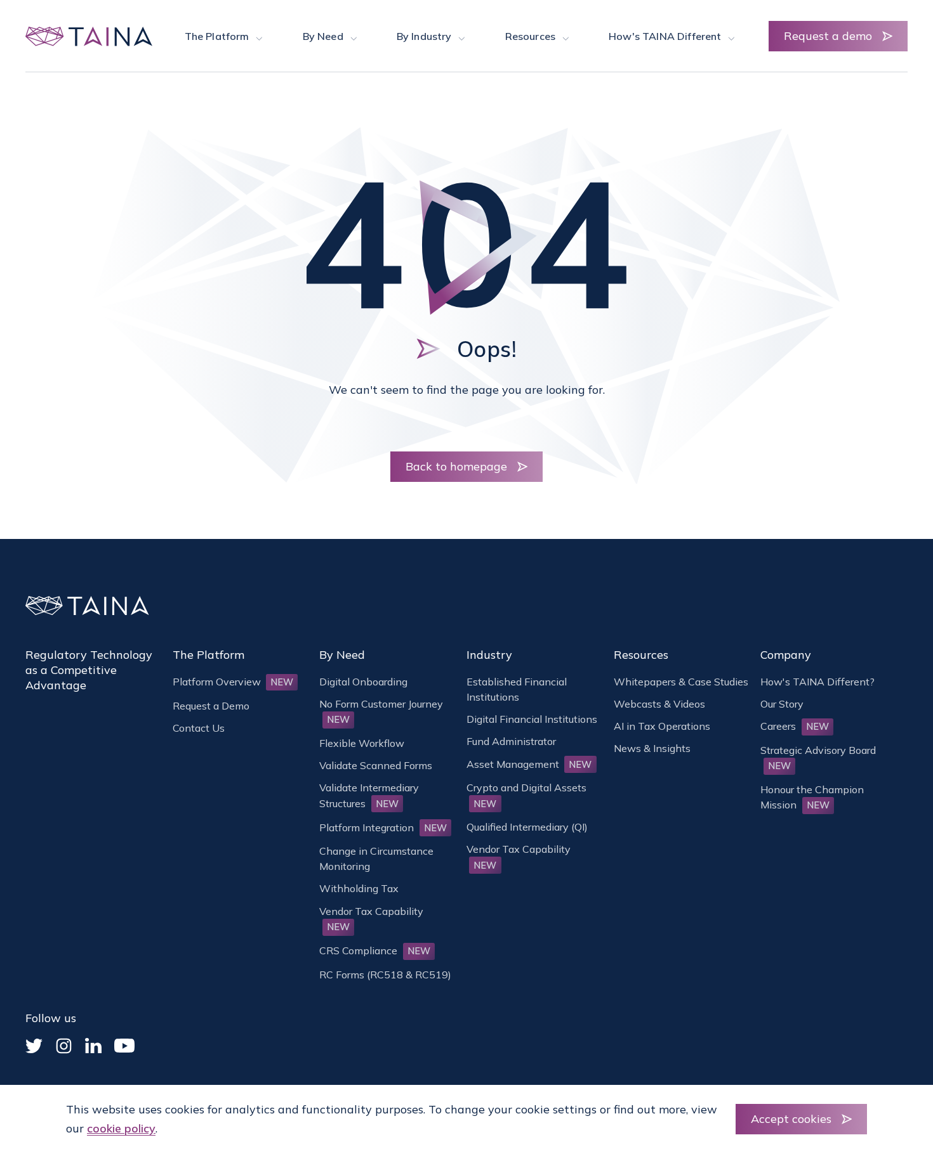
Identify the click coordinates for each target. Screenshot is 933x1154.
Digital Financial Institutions (531, 719)
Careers (794, 726)
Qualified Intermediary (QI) (527, 826)
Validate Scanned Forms (375, 765)
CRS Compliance (374, 950)
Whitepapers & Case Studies (681, 681)
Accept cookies (791, 1119)
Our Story (782, 703)
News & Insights (652, 748)
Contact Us (199, 728)
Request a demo (828, 36)
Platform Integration (383, 827)
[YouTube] (124, 1046)
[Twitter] (34, 1046)
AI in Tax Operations (662, 726)
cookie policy (121, 1128)
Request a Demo (211, 705)
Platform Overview (233, 681)
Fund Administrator (511, 741)
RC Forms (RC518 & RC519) (385, 974)
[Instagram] (63, 1045)
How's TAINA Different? (817, 681)
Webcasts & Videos (659, 703)
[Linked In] (93, 1045)
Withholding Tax (359, 888)
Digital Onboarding (363, 681)
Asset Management (529, 764)
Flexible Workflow (361, 743)
